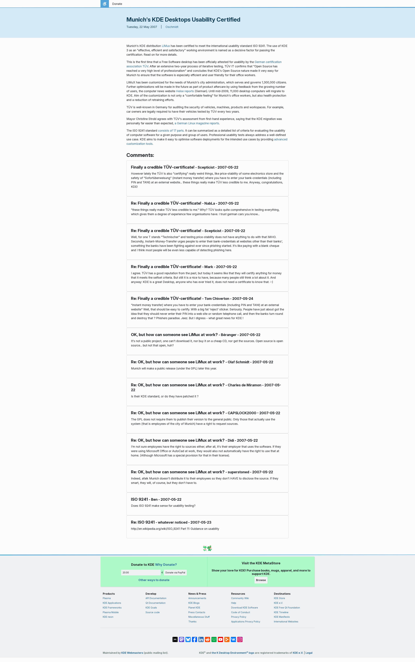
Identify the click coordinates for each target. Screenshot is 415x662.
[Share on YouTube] (220, 637)
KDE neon (108, 616)
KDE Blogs (194, 602)
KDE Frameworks (112, 607)
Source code (153, 612)
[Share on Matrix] (175, 637)
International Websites (286, 621)
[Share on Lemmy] (214, 637)
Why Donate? (166, 565)
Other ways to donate (153, 580)
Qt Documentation (156, 602)
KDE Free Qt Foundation (287, 607)
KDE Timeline (281, 612)
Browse (261, 580)
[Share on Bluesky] (188, 637)
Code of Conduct (240, 612)
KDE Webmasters (132, 652)
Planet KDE (194, 607)
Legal (309, 652)
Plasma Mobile (111, 612)
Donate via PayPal (175, 572)
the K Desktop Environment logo (233, 652)
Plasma (107, 598)
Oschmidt (172, 27)
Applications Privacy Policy (245, 621)
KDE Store (279, 598)
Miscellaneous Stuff (199, 616)
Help (233, 602)
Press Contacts (196, 612)
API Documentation (156, 598)
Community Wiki (240, 598)
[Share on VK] (233, 637)
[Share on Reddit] (207, 637)
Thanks (192, 621)
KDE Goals (151, 607)
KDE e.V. (278, 602)
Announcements (197, 598)
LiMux (166, 46)
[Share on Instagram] (240, 637)
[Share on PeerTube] (227, 637)
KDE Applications (112, 602)
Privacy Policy (238, 616)
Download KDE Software (244, 607)
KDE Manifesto (282, 616)
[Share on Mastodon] (181, 637)
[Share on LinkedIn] (201, 637)
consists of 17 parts (171, 130)
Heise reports (185, 91)
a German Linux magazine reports (197, 123)
